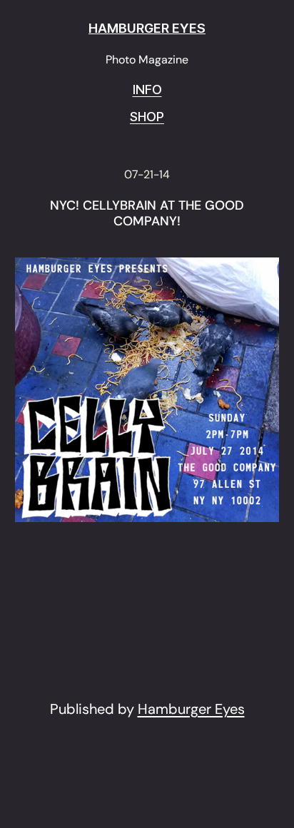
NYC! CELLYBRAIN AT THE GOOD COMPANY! (147, 213)
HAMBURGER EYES (147, 28)
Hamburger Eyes (191, 709)
